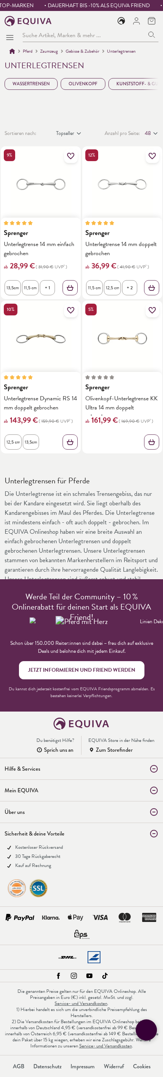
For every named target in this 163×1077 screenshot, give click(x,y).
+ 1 (47, 287)
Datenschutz (47, 1066)
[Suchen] (151, 35)
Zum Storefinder (114, 749)
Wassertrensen (31, 84)
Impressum (83, 1066)
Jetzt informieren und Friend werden (81, 670)
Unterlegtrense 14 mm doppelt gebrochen (121, 248)
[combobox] (83, 35)
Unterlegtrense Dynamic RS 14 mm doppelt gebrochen (40, 402)
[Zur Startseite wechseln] (28, 21)
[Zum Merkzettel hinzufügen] (71, 156)
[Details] (70, 287)
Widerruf (114, 1066)
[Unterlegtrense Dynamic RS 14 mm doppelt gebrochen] (41, 338)
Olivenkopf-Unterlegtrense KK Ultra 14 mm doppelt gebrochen (121, 405)
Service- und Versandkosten (81, 1003)
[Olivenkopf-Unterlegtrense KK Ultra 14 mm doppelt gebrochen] (122, 338)
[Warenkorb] (151, 21)
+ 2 (130, 287)
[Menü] (11, 35)
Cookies (141, 1066)
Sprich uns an (59, 749)
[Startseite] (12, 51)
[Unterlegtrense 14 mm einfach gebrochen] (41, 184)
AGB (18, 1066)
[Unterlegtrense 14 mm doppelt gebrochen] (122, 184)
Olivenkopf (83, 84)
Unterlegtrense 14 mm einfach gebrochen (39, 248)
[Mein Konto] (136, 21)
